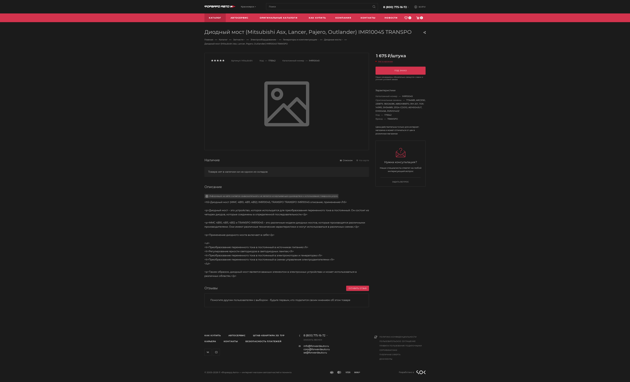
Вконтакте (207, 352)
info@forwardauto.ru (316, 346)
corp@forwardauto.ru (317, 349)
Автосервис (236, 335)
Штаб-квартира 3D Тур (268, 335)
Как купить (212, 335)
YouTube (216, 352)
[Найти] (374, 6)
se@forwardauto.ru (315, 352)
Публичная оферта (389, 355)
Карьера (210, 341)
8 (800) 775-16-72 (395, 7)
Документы (385, 359)
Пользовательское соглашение (397, 341)
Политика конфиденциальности (398, 337)
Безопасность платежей (263, 341)
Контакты (231, 341)
